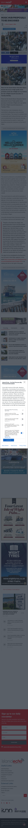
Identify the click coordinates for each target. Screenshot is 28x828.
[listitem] (14, 410)
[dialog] (14, 414)
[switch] (22, 414)
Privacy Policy (22, 445)
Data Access (14, 445)
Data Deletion (5, 445)
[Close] (24, 382)
